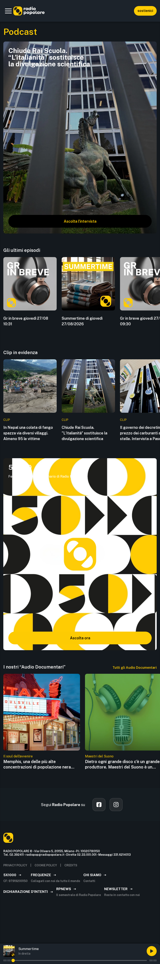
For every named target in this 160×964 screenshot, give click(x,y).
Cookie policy (46, 865)
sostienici (145, 11)
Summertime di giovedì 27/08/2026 (82, 321)
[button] (8, 11)
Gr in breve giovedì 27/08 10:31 (25, 321)
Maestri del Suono (99, 756)
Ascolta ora (80, 638)
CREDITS (70, 865)
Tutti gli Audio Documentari (134, 668)
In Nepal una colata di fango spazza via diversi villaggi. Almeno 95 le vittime (28, 433)
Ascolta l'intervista (80, 221)
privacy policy (15, 865)
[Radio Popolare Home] (29, 10)
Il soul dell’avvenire (18, 756)
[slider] (13, 960)
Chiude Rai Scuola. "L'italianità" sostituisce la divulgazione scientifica (84, 433)
